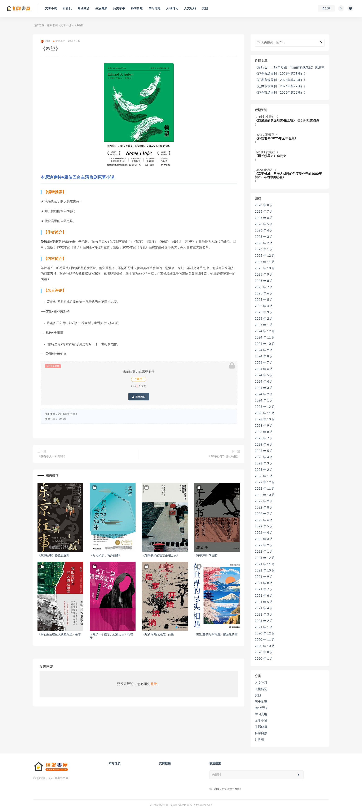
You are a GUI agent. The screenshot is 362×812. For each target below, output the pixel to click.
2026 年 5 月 (264, 224)
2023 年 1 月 (264, 476)
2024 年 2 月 (264, 394)
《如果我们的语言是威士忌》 (160, 555)
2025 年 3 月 (264, 312)
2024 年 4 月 (264, 381)
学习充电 (155, 8)
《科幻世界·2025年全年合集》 (276, 138)
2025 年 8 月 (264, 280)
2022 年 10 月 (265, 495)
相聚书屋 (52, 25)
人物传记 (172, 8)
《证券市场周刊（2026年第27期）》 (281, 86)
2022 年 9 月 (264, 501)
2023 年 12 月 (265, 406)
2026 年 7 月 (264, 211)
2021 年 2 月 (264, 620)
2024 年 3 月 (264, 388)
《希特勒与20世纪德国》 (223, 456)
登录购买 (139, 396)
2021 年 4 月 (264, 608)
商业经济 (83, 8)
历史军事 (119, 8)
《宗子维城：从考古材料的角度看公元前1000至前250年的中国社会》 (288, 175)
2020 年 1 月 (264, 658)
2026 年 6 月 (264, 218)
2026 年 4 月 (264, 230)
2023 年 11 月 (265, 413)
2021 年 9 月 (264, 576)
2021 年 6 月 (264, 595)
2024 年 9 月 (264, 350)
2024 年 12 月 (265, 331)
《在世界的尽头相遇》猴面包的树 (216, 634)
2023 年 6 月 (264, 444)
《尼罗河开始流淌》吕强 (158, 634)
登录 (153, 684)
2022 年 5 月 (264, 526)
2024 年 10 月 (265, 343)
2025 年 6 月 (264, 293)
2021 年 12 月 (265, 558)
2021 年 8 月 (264, 583)
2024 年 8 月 (264, 356)
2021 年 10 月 (265, 570)
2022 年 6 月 (264, 520)
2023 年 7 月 (264, 438)
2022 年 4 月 (264, 532)
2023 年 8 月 (264, 432)
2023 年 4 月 (264, 457)
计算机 (67, 8)
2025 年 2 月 (264, 318)
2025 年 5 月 (264, 299)
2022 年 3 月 (264, 539)
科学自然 (137, 8)
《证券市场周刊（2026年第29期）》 (281, 73)
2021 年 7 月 (264, 589)
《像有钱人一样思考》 (52, 456)
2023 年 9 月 (264, 425)
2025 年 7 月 (264, 287)
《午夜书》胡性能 (205, 555)
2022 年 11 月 (265, 488)
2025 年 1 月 (264, 325)
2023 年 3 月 (264, 463)
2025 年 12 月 (265, 255)
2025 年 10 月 (265, 268)
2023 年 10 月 (265, 419)
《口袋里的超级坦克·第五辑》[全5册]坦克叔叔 (287, 120)
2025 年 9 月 (264, 274)
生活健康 (101, 8)
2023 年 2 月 (264, 469)
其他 (205, 8)
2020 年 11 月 (265, 639)
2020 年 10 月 (265, 646)
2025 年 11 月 (265, 262)
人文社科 (190, 8)
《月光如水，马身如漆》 (106, 555)
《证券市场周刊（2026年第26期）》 (281, 92)
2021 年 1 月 (264, 627)
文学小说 (51, 8)
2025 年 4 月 (264, 306)
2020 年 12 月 (265, 633)
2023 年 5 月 (264, 450)
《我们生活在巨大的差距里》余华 (59, 634)
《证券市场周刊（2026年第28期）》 (281, 80)
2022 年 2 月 (264, 545)
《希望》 (62, 419)
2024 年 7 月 (264, 362)
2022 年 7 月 (264, 513)
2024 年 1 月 (264, 400)
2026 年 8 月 (264, 205)
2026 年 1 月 (264, 249)
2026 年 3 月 (264, 236)
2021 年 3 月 (264, 614)
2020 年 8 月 (264, 652)
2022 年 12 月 (265, 482)
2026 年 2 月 (264, 243)
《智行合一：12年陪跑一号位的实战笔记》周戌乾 (290, 67)
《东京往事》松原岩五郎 (53, 555)
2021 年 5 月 (264, 602)
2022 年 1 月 (264, 551)
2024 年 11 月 (265, 337)
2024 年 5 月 (264, 375)
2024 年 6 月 (264, 369)
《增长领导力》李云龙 (270, 156)
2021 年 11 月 (265, 564)
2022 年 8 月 (264, 507)
